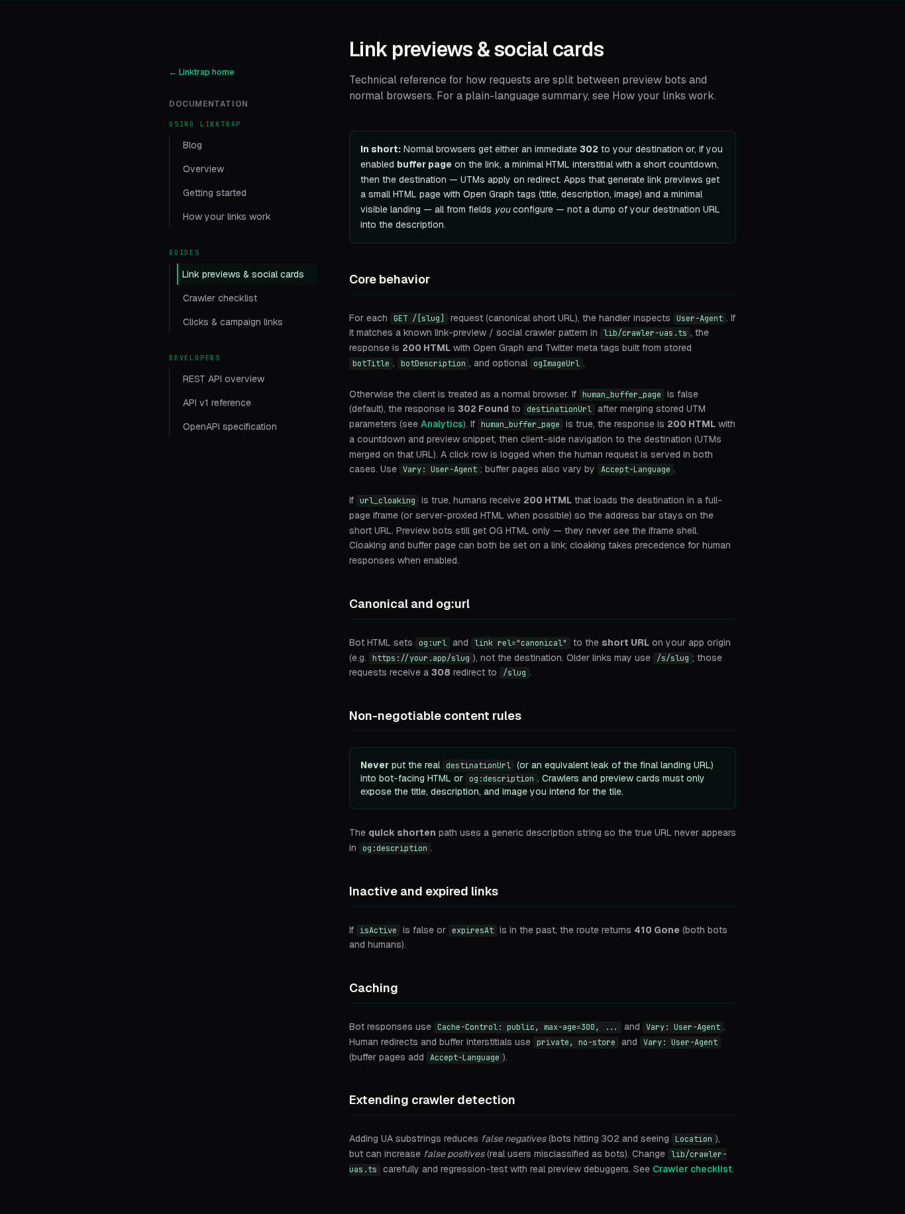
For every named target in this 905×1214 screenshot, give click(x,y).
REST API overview (223, 379)
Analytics (442, 424)
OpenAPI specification (230, 426)
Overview (203, 169)
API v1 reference (217, 403)
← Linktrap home (202, 72)
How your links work (227, 217)
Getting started (214, 193)
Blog (192, 145)
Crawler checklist (220, 298)
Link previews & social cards (243, 274)
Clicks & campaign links (233, 322)
